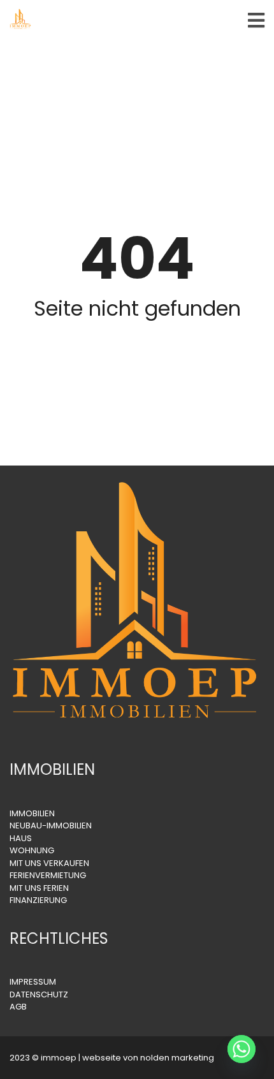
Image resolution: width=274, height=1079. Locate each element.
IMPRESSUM (33, 982)
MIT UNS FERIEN (39, 888)
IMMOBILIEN (32, 813)
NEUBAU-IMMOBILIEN (51, 825)
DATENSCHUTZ (39, 994)
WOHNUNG (32, 850)
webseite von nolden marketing (148, 1058)
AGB (18, 1007)
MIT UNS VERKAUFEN (49, 863)
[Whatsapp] (241, 1049)
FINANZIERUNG (38, 900)
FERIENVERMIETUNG (48, 875)
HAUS (21, 838)
